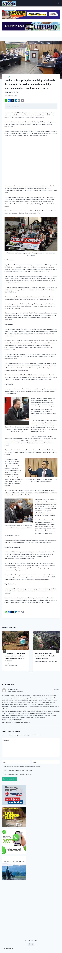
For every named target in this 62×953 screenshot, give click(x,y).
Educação (7, 77)
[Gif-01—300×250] (14, 795)
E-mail (35, 762)
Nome (5, 762)
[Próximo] (57, 651)
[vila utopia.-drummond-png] (14, 868)
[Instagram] (32, 944)
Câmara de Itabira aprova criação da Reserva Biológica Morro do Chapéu (45, 655)
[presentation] (15, 640)
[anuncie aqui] (31, 30)
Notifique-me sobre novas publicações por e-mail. (18, 774)
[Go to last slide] (4, 651)
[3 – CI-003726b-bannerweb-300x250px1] (14, 817)
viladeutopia (9, 664)
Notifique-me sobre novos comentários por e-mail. (18, 770)
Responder (56, 689)
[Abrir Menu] (54, 3)
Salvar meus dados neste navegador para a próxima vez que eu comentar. (22, 766)
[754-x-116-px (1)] (31, 18)
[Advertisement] (31, 150)
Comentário (6, 740)
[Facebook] (29, 944)
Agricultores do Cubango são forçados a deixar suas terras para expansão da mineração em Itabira (15, 657)
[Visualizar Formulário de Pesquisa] (58, 3)
